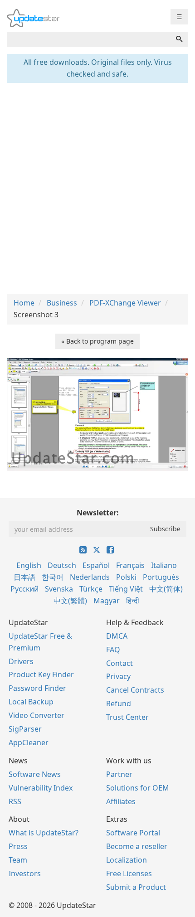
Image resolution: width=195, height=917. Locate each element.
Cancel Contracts (135, 690)
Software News (35, 774)
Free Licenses (129, 873)
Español (96, 565)
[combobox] (89, 39)
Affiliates (121, 801)
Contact (119, 663)
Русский (24, 589)
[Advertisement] (97, 187)
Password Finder (37, 688)
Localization (126, 860)
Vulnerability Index (41, 788)
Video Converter (36, 715)
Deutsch (62, 565)
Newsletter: (98, 513)
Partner (119, 774)
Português (161, 577)
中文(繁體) (70, 601)
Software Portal (133, 833)
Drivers (21, 661)
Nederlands (90, 577)
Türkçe (90, 589)
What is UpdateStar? (43, 833)
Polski (126, 577)
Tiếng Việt (126, 589)
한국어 (52, 577)
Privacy (118, 676)
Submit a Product (136, 887)
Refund (118, 703)
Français (130, 565)
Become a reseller (136, 846)
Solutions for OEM (137, 788)
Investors (25, 873)
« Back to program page (97, 341)
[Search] (179, 39)
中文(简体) (166, 589)
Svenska (59, 589)
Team (18, 860)
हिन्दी (132, 601)
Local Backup (31, 702)
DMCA (116, 636)
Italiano (164, 565)
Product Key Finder (41, 674)
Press (18, 846)
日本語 (24, 577)
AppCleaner (29, 742)
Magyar (106, 601)
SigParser (25, 729)
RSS (15, 801)
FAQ (113, 650)
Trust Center (127, 717)
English (28, 565)
